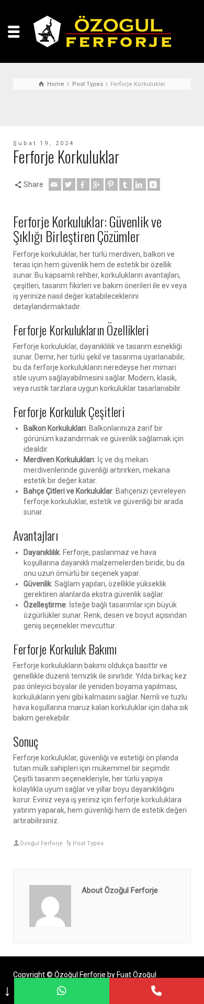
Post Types (88, 843)
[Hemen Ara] (156, 991)
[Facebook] (83, 184)
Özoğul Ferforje (41, 843)
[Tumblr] (125, 184)
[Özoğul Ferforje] (102, 31)
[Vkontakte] (154, 184)
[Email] (55, 184)
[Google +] (97, 184)
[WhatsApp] (61, 991)
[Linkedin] (139, 184)
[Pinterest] (111, 184)
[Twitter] (69, 184)
